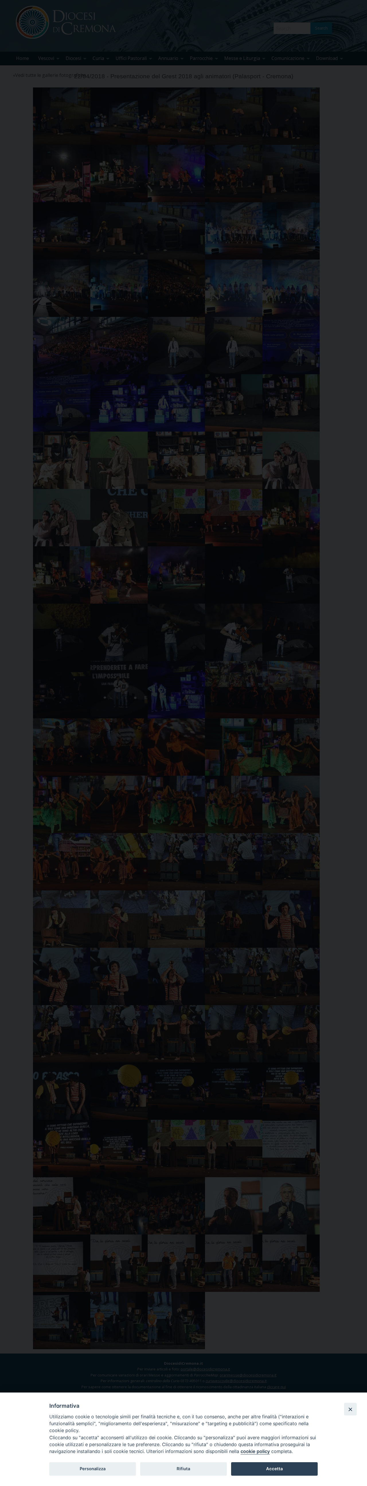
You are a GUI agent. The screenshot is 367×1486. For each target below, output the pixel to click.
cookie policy (255, 1451)
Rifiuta (183, 1468)
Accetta (274, 1468)
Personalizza (93, 1468)
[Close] (350, 1409)
